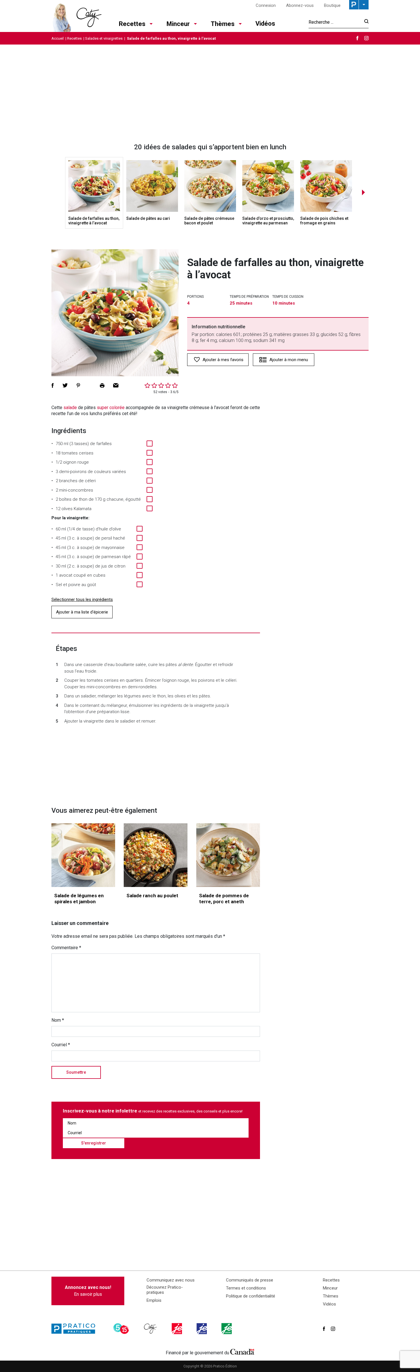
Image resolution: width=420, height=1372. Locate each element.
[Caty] (151, 1328)
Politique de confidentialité (250, 1296)
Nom (57, 1020)
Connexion (266, 5)
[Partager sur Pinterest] (78, 385)
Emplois (154, 1300)
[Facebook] (357, 38)
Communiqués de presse (249, 1280)
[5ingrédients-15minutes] (122, 1328)
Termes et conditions (246, 1288)
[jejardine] (227, 1328)
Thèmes (223, 23)
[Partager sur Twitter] (65, 385)
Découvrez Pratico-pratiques (165, 1290)
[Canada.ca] (242, 1351)
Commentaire (66, 947)
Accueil (57, 38)
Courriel (60, 1044)
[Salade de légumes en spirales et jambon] (83, 855)
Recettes (132, 23)
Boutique (332, 5)
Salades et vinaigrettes (104, 38)
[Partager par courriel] (116, 385)
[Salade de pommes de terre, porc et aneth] (228, 855)
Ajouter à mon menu (288, 359)
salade (70, 407)
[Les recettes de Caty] (76, 16)
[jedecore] (202, 1328)
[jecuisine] (177, 1328)
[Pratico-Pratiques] (75, 1328)
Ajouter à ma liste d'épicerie (82, 612)
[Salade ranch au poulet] (155, 855)
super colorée (111, 407)
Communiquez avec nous (171, 1280)
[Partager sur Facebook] (52, 385)
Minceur (178, 23)
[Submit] (365, 22)
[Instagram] (366, 38)
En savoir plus (88, 1291)
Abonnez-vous (300, 5)
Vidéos (265, 23)
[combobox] (335, 22)
